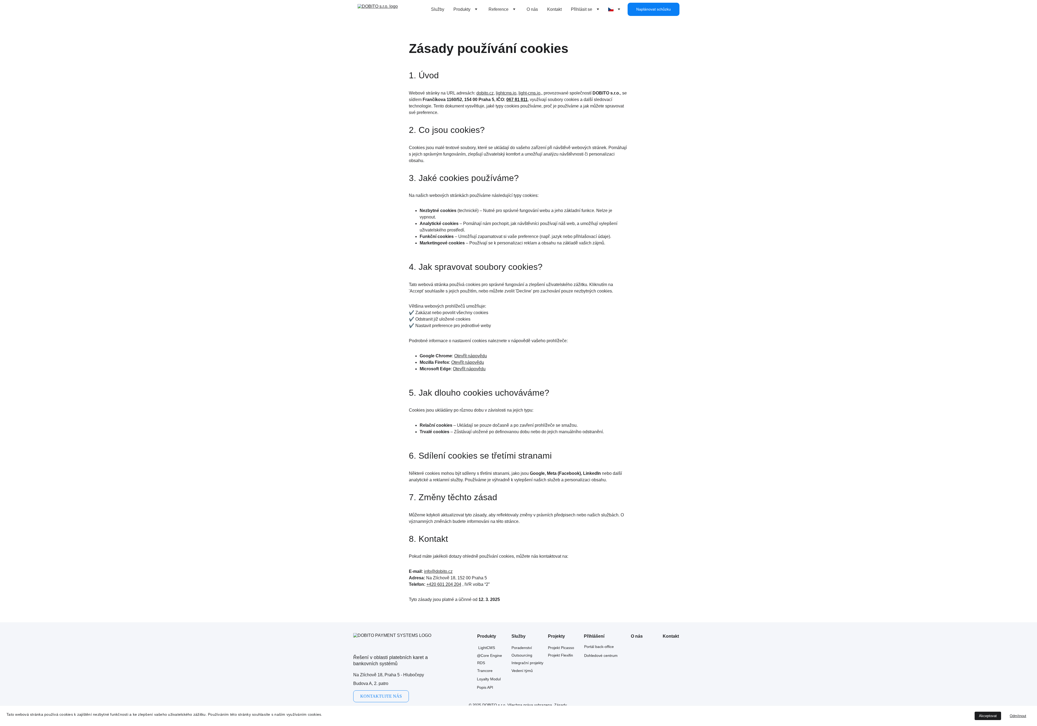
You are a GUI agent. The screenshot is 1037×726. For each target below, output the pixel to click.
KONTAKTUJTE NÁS (381, 696)
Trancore (485, 670)
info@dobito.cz (438, 571)
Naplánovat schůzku (653, 9)
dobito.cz (485, 93)
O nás (532, 9)
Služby (437, 9)
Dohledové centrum (601, 655)
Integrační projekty (527, 663)
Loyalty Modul (489, 679)
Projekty (556, 636)
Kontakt (554, 9)
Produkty (461, 9)
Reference (499, 9)
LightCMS (486, 648)
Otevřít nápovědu (470, 356)
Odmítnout (1018, 716)
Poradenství (521, 648)
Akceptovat (988, 716)
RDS (481, 663)
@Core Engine (489, 655)
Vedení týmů (522, 670)
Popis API (485, 687)
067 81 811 (517, 99)
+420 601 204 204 (443, 584)
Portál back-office (599, 646)
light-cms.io (529, 93)
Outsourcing (521, 655)
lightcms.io (506, 93)
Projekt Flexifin (560, 655)
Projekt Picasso (561, 648)
